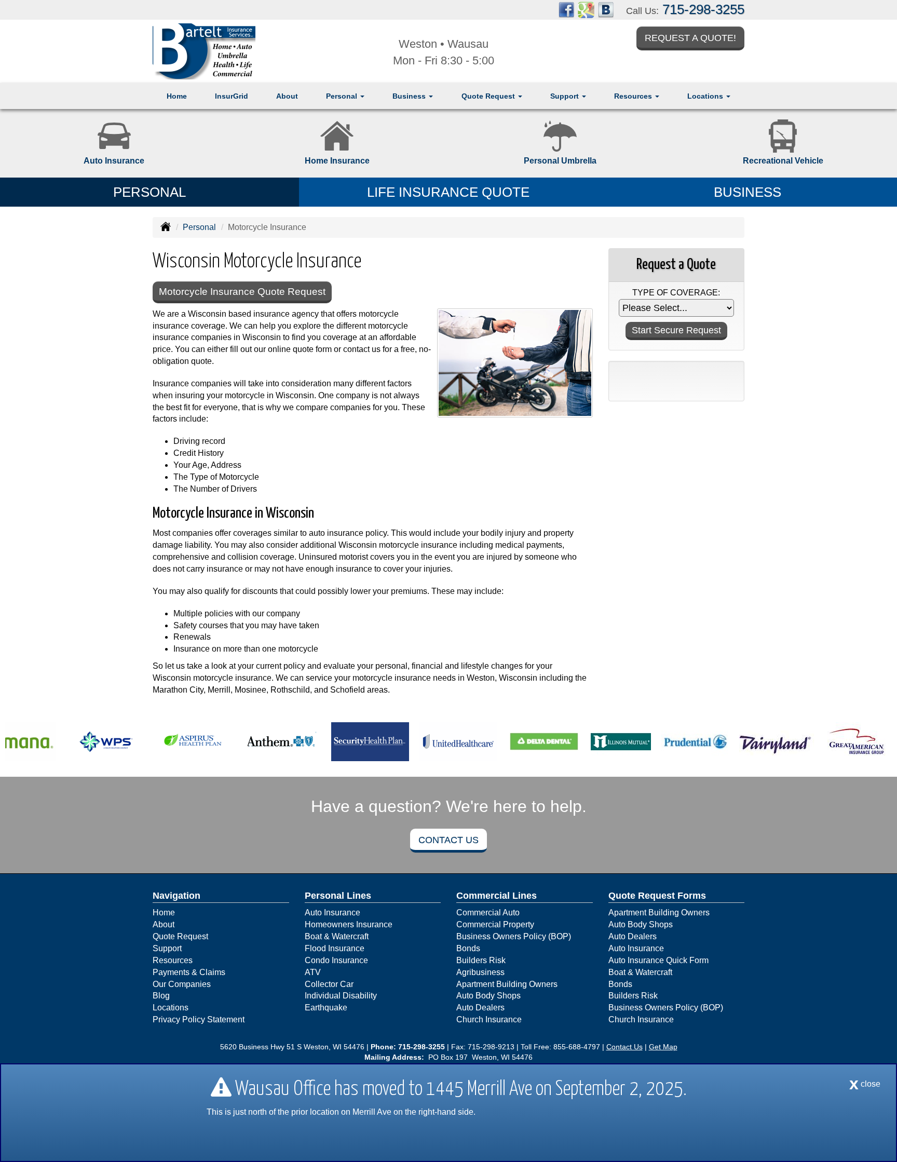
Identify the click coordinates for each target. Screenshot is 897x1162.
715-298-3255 (703, 9)
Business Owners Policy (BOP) (513, 936)
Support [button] (565, 96)
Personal (199, 227)
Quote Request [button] (489, 96)
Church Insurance (489, 1019)
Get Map (663, 1047)
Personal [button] (342, 96)
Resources (173, 960)
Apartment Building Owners (507, 984)
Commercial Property (495, 924)
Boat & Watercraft (337, 936)
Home (177, 96)
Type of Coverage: (676, 292)
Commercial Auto (488, 912)
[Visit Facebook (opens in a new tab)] (566, 9)
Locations (170, 1007)
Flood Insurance (334, 948)
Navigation (176, 895)
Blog (161, 995)
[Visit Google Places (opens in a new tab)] (586, 9)
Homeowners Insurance (348, 924)
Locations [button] (706, 96)
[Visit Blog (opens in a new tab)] (605, 9)
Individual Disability (341, 995)
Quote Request (180, 936)
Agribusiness (480, 972)
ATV (313, 972)
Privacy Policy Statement (198, 1019)
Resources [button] (634, 96)
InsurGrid (231, 96)
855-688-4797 (576, 1047)
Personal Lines (338, 895)
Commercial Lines (496, 895)
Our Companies (182, 984)
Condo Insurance (336, 960)
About (287, 96)
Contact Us (448, 840)
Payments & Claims (189, 972)
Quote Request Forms (657, 895)
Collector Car (329, 984)
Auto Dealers (480, 1007)
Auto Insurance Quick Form (658, 960)
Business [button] (410, 96)
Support (167, 948)
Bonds (468, 948)
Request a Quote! (690, 38)
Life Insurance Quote (448, 192)
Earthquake (326, 1007)
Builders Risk (481, 960)
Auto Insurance (332, 912)
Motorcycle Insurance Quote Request (242, 291)
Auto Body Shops (488, 995)
